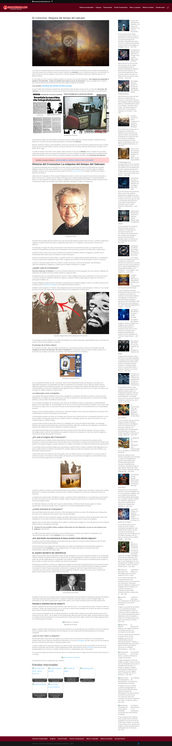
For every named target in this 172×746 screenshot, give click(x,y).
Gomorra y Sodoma (50, 285)
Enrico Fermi (77, 171)
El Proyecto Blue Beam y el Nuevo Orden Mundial (135, 313)
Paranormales (107, 7)
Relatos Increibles (148, 7)
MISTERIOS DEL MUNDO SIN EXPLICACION (56, 86)
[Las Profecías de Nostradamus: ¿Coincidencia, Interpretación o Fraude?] (123, 679)
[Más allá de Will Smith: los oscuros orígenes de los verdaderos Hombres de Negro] (123, 346)
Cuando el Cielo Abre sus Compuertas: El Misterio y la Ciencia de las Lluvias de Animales (128, 600)
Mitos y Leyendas (135, 7)
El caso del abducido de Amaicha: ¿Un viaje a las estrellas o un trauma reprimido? (135, 26)
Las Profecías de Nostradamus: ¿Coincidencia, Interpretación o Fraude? (128, 680)
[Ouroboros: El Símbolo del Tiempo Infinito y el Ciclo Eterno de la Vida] (123, 251)
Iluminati (90, 647)
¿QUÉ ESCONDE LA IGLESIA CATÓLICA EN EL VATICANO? (74, 160)
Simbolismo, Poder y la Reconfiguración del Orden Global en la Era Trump (128, 572)
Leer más (133, 47)
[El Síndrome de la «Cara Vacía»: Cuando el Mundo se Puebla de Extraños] (123, 653)
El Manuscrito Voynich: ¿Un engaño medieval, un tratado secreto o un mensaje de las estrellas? (128, 628)
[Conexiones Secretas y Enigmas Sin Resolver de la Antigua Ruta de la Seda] (123, 183)
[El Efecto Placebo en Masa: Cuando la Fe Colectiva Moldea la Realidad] (123, 121)
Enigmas (98, 7)
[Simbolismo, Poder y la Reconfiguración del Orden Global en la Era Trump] (123, 570)
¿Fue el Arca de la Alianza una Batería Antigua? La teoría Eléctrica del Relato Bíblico (135, 154)
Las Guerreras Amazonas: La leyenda (134, 545)
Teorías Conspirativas (121, 7)
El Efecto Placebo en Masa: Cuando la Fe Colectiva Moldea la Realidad (135, 121)
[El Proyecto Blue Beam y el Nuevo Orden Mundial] (123, 315)
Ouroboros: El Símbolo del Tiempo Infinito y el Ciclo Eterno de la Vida (135, 250)
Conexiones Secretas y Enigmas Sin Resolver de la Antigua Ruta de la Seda (135, 183)
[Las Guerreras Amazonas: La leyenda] (123, 547)
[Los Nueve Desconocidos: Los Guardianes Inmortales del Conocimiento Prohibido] (123, 708)
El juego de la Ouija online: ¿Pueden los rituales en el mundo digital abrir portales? (135, 55)
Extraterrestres (160, 7)
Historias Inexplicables (87, 7)
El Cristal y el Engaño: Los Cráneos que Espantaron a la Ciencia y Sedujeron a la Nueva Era (135, 379)
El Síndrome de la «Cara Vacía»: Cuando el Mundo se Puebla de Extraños (128, 655)
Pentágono (81, 640)
